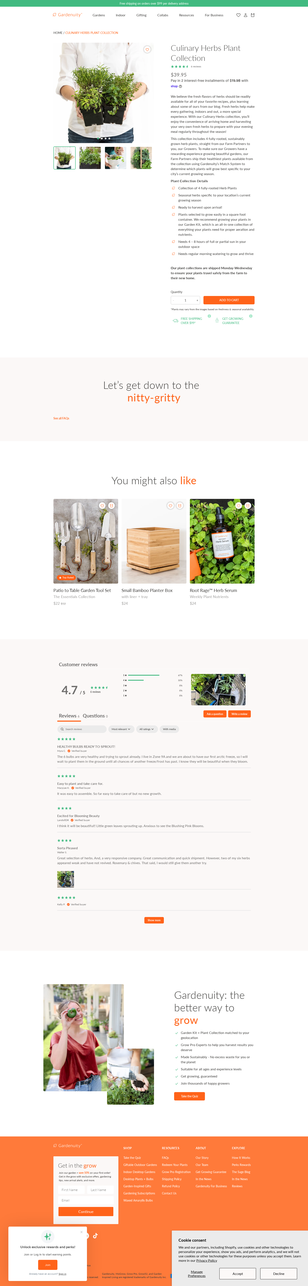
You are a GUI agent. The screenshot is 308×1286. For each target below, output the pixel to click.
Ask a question (215, 714)
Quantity (176, 292)
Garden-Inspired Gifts (137, 1186)
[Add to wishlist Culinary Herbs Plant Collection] (147, 49)
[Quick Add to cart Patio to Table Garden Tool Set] (111, 505)
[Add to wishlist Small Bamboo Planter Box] (170, 505)
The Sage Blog (241, 1172)
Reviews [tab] (69, 715)
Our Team (202, 1165)
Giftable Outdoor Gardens (140, 1165)
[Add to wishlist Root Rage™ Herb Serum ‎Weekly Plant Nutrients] (238, 505)
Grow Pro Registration (176, 1172)
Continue (86, 1211)
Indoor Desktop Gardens (139, 1172)
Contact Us (169, 1193)
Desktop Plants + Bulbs (138, 1179)
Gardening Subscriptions (139, 1193)
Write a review (239, 714)
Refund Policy (171, 1186)
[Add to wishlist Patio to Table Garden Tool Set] (102, 505)
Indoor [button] (121, 15)
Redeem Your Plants (175, 1165)
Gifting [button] (141, 15)
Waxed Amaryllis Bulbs (138, 1200)
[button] (64, 157)
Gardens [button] (99, 15)
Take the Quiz (189, 1096)
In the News (203, 1179)
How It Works (241, 1157)
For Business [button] (214, 15)
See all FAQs (61, 418)
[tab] (98, 138)
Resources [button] (186, 15)
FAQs (165, 1157)
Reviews (237, 1186)
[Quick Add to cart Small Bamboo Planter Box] (179, 505)
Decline (278, 1273)
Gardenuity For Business (211, 1186)
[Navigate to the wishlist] (238, 15)
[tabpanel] (154, 826)
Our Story (202, 1157)
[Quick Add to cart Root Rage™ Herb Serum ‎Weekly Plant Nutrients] (248, 505)
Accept (238, 1273)
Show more (154, 920)
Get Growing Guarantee (211, 1172)
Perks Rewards (241, 1165)
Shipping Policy (171, 1179)
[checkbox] (169, 729)
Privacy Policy (206, 1260)
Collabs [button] (162, 15)
